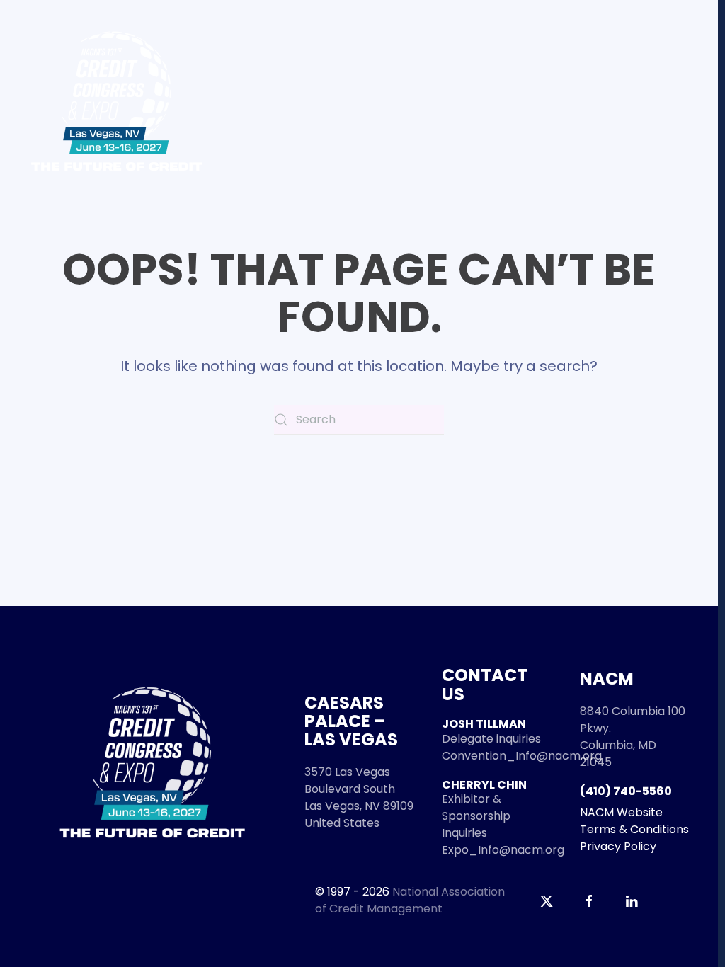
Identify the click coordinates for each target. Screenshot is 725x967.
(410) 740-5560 (626, 791)
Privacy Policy (618, 846)
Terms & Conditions (634, 829)
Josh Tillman (484, 724)
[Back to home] (116, 100)
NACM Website (621, 812)
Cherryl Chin (484, 785)
